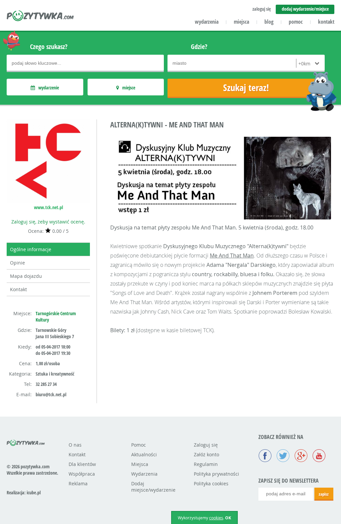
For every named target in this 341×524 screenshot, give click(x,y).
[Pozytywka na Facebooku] (265, 456)
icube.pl (34, 492)
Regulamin (206, 464)
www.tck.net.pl (48, 207)
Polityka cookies (211, 483)
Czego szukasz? (49, 46)
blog (268, 21)
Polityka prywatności (216, 474)
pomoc (296, 21)
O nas (75, 445)
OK (228, 518)
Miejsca (139, 464)
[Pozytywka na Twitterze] (283, 456)
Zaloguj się (206, 445)
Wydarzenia (144, 474)
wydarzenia (206, 21)
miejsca (241, 21)
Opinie (17, 262)
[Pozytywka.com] (26, 441)
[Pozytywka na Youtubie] (319, 456)
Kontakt (18, 289)
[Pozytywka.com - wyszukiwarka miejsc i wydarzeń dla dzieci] (40, 16)
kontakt (326, 21)
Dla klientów (82, 464)
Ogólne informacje (30, 249)
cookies (216, 517)
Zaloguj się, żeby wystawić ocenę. (48, 221)
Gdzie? (199, 46)
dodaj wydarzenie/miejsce (305, 9)
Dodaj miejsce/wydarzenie (153, 486)
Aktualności (144, 454)
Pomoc (138, 445)
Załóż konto (206, 454)
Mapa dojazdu (26, 276)
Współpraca (82, 474)
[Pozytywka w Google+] (301, 456)
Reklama (78, 483)
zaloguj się (261, 9)
